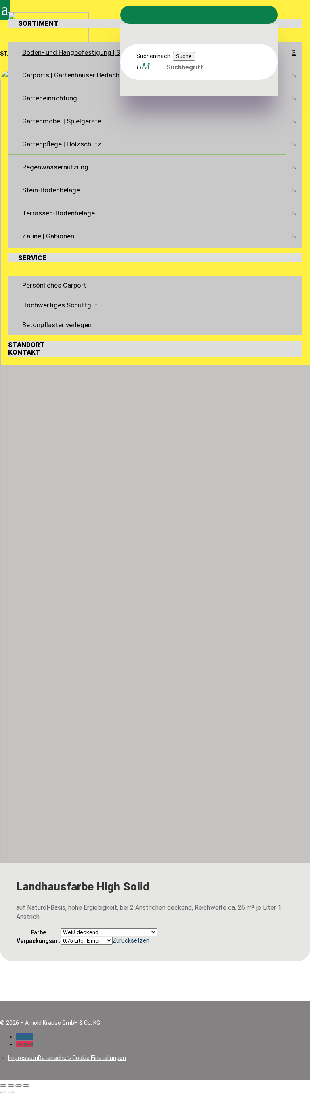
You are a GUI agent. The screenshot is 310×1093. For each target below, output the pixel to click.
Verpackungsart (38, 941)
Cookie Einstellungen (99, 1058)
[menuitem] (155, 133)
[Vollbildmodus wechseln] (11, 1085)
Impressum (23, 1058)
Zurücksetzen (131, 940)
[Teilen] (18, 1085)
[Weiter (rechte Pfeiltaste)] (11, 1092)
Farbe (38, 932)
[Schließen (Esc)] (26, 1085)
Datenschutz (55, 1058)
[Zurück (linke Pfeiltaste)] (3, 1092)
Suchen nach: (154, 56)
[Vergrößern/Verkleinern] (3, 1085)
